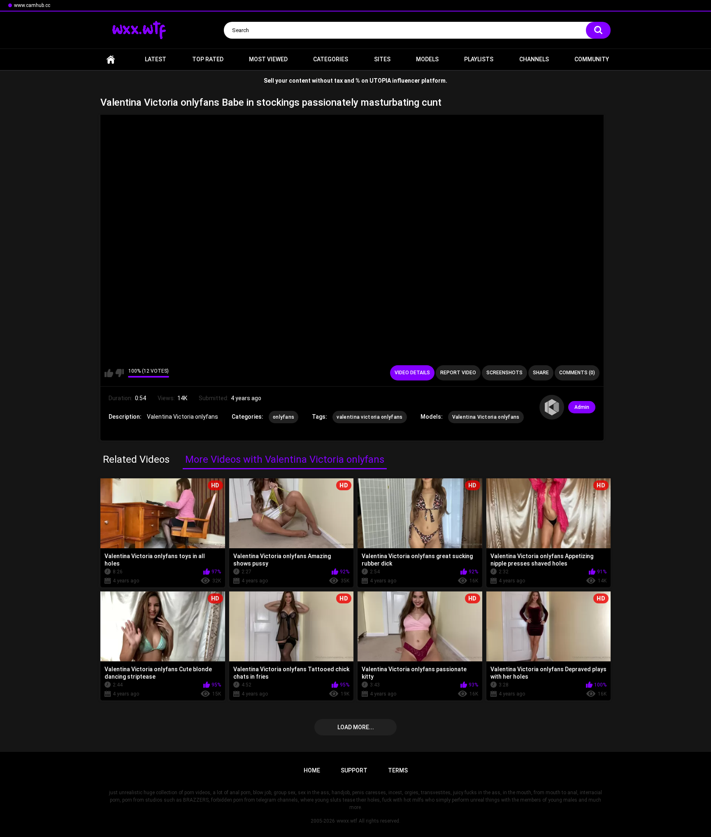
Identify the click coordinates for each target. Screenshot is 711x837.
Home (110, 59)
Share (541, 373)
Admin (581, 407)
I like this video (109, 373)
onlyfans (283, 417)
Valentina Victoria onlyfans (486, 417)
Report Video (458, 373)
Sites (382, 59)
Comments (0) (577, 373)
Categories (330, 59)
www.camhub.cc (32, 5)
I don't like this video (119, 373)
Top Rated (207, 59)
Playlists (478, 59)
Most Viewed (268, 59)
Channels (534, 59)
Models (427, 59)
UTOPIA (380, 80)
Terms (398, 770)
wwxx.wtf (347, 821)
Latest (155, 59)
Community (591, 59)
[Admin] (551, 407)
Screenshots (504, 373)
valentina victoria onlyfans (369, 417)
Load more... (355, 727)
